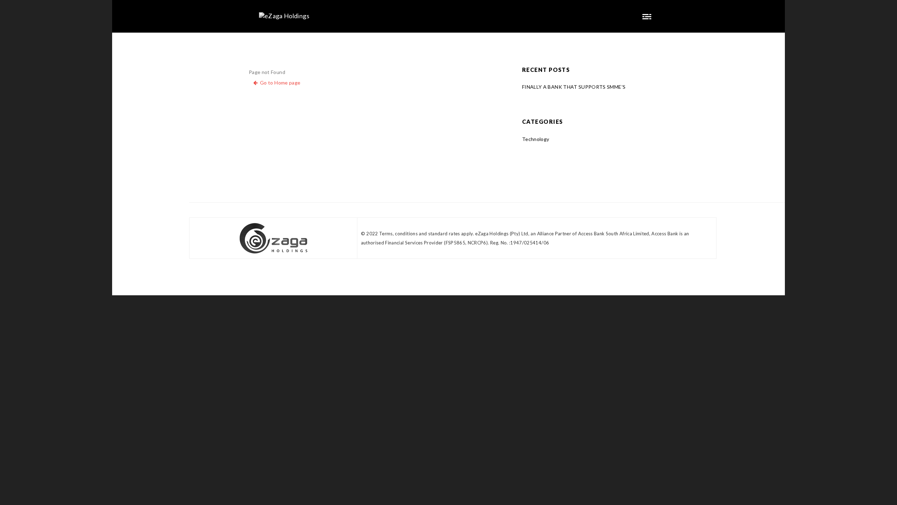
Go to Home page (279, 83)
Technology (535, 139)
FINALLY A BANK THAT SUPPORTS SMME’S (573, 87)
